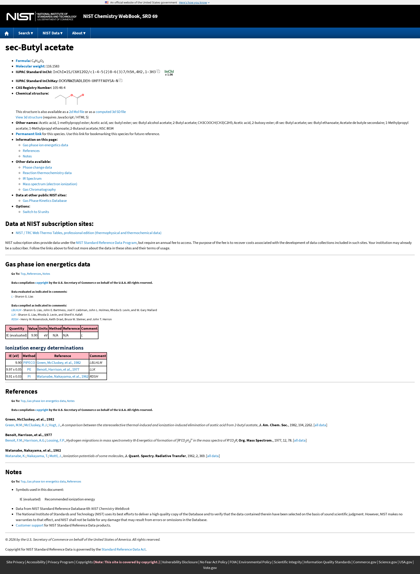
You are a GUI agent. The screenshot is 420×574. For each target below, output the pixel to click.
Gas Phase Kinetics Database (45, 200)
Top (23, 274)
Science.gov (388, 562)
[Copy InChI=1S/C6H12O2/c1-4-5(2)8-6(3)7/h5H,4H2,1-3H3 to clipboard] (158, 72)
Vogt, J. (54, 425)
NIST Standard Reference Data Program (106, 242)
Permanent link (29, 133)
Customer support (30, 525)
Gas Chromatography (39, 189)
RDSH (14, 319)
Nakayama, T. (37, 455)
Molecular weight (30, 66)
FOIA (233, 562)
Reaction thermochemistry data (47, 172)
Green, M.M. (14, 425)
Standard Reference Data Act (124, 549)
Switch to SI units (36, 211)
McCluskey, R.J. (35, 425)
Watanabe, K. (15, 455)
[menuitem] (7, 33)
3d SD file (119, 111)
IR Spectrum (32, 178)
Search (24, 32)
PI (29, 376)
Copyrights (84, 562)
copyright (41, 283)
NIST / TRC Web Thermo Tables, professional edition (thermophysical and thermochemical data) (88, 232)
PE (29, 369)
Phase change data (37, 167)
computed (103, 111)
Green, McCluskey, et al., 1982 (59, 362)
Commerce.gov (364, 562)
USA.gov (405, 562)
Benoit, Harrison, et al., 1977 (58, 369)
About (77, 32)
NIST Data (51, 32)
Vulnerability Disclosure (180, 562)
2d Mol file (76, 111)
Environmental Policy (255, 562)
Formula (23, 60)
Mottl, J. (55, 455)
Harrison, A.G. (34, 440)
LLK (13, 315)
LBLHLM (16, 310)
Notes (27, 156)
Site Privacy (15, 562)
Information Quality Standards (327, 562)
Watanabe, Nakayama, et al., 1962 (62, 376)
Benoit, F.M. (14, 440)
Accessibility (36, 562)
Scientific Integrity (288, 562)
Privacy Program (61, 562)
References (31, 150)
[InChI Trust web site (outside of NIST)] (169, 75)
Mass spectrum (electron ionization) (50, 183)
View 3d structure (29, 117)
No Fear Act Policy (214, 562)
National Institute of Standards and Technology (42, 16)
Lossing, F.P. (56, 440)
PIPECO (29, 362)
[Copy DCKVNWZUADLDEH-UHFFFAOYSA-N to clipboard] (120, 81)
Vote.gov (210, 567)
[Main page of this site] (7, 33)
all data (320, 425)
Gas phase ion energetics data (45, 145)
